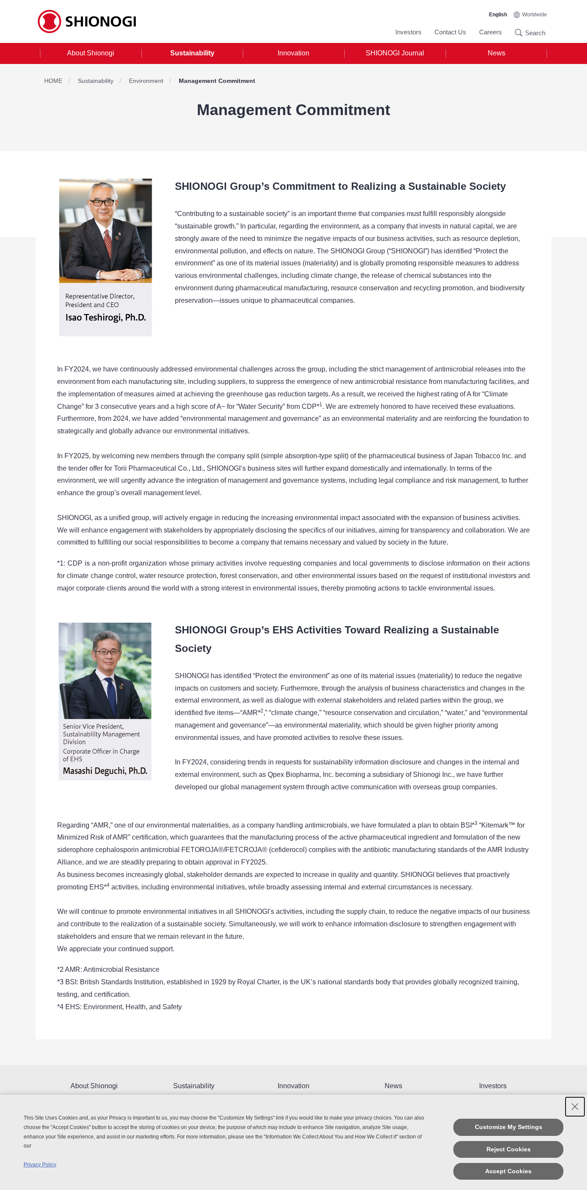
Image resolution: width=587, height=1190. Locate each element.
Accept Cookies (508, 1171)
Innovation (293, 53)
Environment (146, 80)
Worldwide (534, 15)
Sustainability (192, 53)
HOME (53, 80)
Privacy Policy (40, 1165)
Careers (490, 32)
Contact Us (450, 32)
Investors (408, 32)
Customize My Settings (508, 1126)
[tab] (90, 53)
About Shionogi (90, 53)
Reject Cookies (508, 1149)
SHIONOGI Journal (395, 53)
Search (521, 33)
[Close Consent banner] (575, 1106)
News (496, 53)
